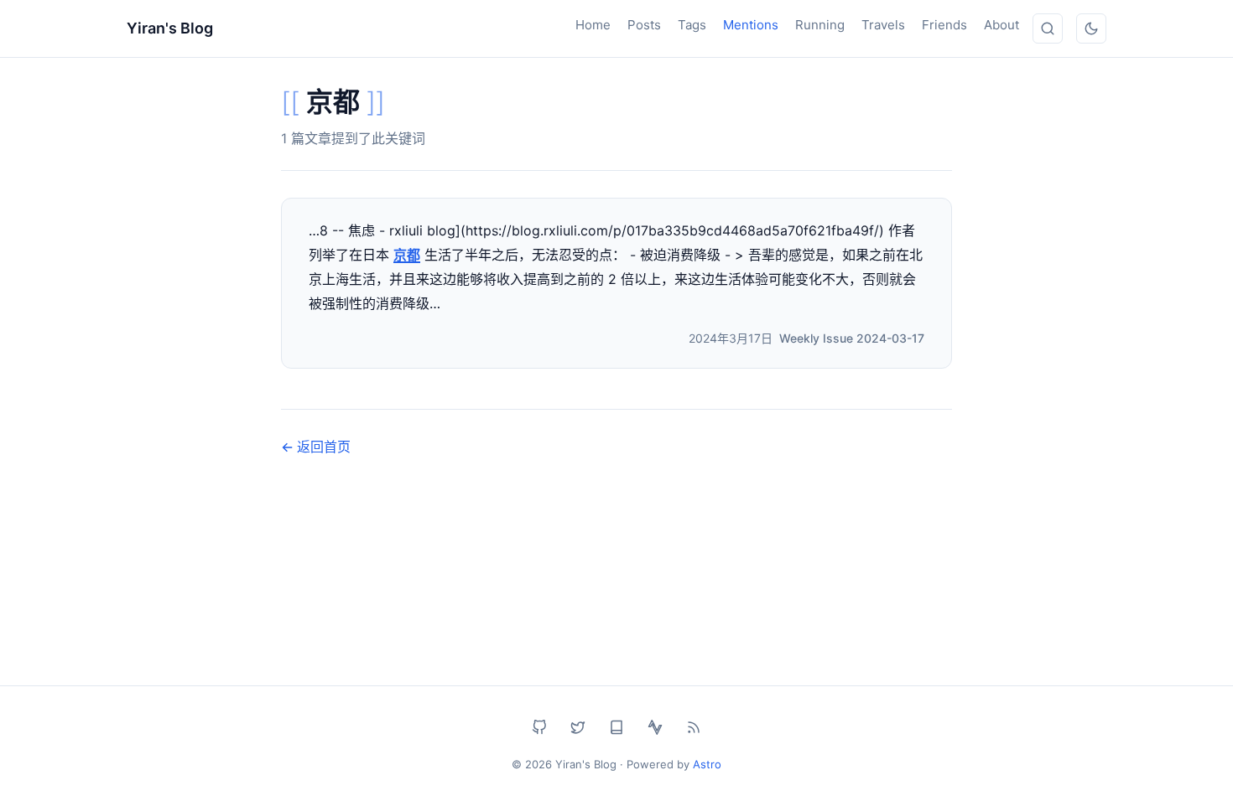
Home (593, 25)
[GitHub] (539, 727)
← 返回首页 (316, 446)
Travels (883, 25)
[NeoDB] (616, 727)
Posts (644, 25)
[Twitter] (578, 727)
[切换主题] (1091, 28)
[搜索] (1048, 28)
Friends (944, 25)
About (1001, 25)
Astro (707, 764)
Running (820, 25)
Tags (692, 25)
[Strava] (655, 727)
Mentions (750, 25)
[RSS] (693, 727)
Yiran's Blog (170, 28)
